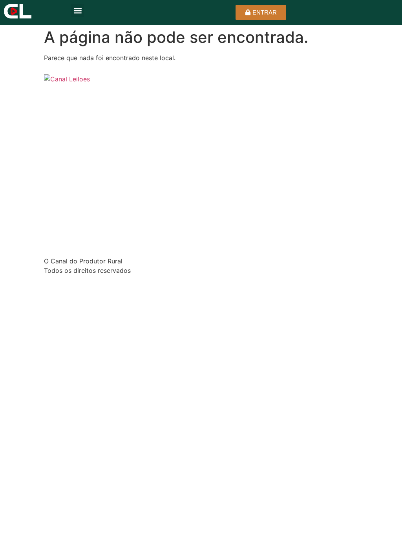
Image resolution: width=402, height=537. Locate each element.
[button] (77, 10)
